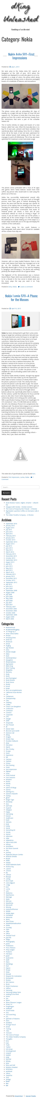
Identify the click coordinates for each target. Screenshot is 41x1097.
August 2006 (10, 617)
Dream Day (10, 739)
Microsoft (9, 905)
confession (9, 709)
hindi (7, 824)
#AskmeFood (10, 627)
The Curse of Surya (12, 1035)
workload (9, 1071)
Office (8, 934)
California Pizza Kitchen (14, 692)
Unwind (8, 1053)
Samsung (9, 990)
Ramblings (9, 964)
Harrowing (9, 814)
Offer (7, 931)
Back (7, 656)
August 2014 (10, 544)
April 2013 (9, 570)
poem (8, 944)
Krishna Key (10, 867)
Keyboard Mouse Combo (14, 854)
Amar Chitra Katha (12, 634)
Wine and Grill (10, 1065)
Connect (8, 713)
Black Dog (9, 666)
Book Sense (10, 682)
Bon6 (7, 676)
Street (8, 1027)
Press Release (10, 948)
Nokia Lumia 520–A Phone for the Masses (21, 297)
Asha (10, 287)
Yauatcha (9, 1075)
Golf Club (9, 806)
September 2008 (11, 590)
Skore (8, 1000)
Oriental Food (10, 935)
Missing (8, 907)
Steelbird (9, 1023)
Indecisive (9, 836)
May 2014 (9, 550)
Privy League (10, 950)
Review (8, 980)
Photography (10, 942)
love (7, 887)
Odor (7, 929)
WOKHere (9, 1069)
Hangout (9, 810)
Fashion (8, 761)
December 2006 (11, 609)
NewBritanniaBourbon (13, 923)
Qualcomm (9, 958)
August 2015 (10, 528)
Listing (8, 879)
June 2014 (9, 548)
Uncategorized (11, 1051)
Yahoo (8, 1073)
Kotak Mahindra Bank (13, 865)
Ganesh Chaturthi (12, 794)
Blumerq (9, 672)
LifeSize (8, 875)
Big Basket (9, 664)
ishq (7, 850)
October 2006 (10, 613)
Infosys (8, 844)
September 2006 (11, 615)
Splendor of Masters (13, 1019)
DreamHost (19, 1096)
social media (10, 1010)
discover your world (12, 731)
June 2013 (9, 566)
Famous (8, 759)
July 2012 (9, 584)
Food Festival (10, 775)
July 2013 (9, 564)
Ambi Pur (9, 640)
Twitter (8, 1047)
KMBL (8, 860)
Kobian (8, 863)
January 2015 (10, 538)
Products (9, 952)
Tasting (8, 1029)
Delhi (7, 721)
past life (8, 938)
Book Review (10, 680)
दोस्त (7, 1083)
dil (6, 727)
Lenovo (8, 871)
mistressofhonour (12, 909)
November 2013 (11, 556)
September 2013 (11, 560)
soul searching (11, 1014)
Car (7, 694)
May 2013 (9, 568)
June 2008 (9, 597)
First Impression (13, 477)
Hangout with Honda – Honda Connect (19, 507)
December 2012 (11, 578)
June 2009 (9, 588)
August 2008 (10, 592)
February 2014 (11, 554)
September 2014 (11, 542)
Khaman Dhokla (11, 856)
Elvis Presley (10, 749)
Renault (8, 974)
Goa (7, 804)
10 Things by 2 (11, 631)
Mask (7, 899)
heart (7, 820)
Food (7, 773)
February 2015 (11, 536)
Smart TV (9, 1004)
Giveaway (9, 802)
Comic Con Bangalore (13, 706)
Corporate (9, 715)
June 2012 (9, 586)
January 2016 (10, 526)
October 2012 (10, 580)
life (7, 873)
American (9, 642)
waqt (7, 1057)
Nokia (15, 287)
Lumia (22, 477)
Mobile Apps (10, 913)
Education (9, 745)
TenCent (9, 1033)
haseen (8, 816)
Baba (7, 654)
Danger (8, 719)
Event (8, 753)
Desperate (9, 723)
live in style (9, 881)
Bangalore (9, 660)
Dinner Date (10, 729)
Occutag (8, 927)
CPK (7, 717)
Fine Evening (10, 765)
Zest (7, 1077)
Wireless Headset (12, 1067)
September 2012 (11, 582)
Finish (8, 767)
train (7, 1043)
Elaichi (8, 747)
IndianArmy (9, 840)
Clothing (8, 702)
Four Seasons (10, 777)
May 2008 (9, 598)
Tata (7, 1031)
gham (8, 798)
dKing (8, 735)
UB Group (9, 1049)
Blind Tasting (10, 668)
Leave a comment (26, 287)
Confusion (9, 711)
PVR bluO (9, 954)
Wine (7, 1063)
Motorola (9, 917)
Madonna (9, 893)
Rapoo (8, 968)
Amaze (8, 636)
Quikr (7, 960)
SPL (7, 1017)
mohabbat (9, 915)
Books (8, 684)
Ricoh (8, 984)
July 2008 (9, 594)
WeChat (8, 1059)
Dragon (8, 737)
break (8, 688)
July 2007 (9, 603)
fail (7, 757)
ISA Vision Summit (12, 848)
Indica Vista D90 (11, 842)
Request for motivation (14, 976)
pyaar (8, 956)
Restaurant (9, 978)
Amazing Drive (11, 638)
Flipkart (8, 771)
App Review (10, 648)
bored (8, 686)
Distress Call (10, 733)
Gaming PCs (10, 792)
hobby (8, 826)
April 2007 (9, 605)
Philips (8, 940)
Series (8, 996)
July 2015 (9, 530)
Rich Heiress (10, 982)
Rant (7, 966)
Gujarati (8, 808)
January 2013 (10, 576)
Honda (8, 832)
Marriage (9, 897)
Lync (7, 891)
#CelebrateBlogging (12, 630)
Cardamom (9, 696)
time (7, 1041)
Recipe (8, 970)
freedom (9, 779)
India (7, 838)
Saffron (8, 988)
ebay (7, 743)
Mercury (8, 901)
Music (8, 919)
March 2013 (10, 572)
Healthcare (9, 818)
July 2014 (9, 546)
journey (8, 852)
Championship (10, 698)
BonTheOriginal (11, 678)
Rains (7, 962)
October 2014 (10, 540)
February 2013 (11, 574)
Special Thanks (31, 1096)
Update (8, 1055)
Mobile (8, 911)
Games (8, 790)
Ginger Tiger (10, 800)
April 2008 (9, 601)
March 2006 (10, 619)
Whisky (8, 1061)
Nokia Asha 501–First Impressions (21, 56)
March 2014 (10, 552)
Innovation (9, 846)
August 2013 (10, 562)
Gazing (8, 796)
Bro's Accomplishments (14, 690)
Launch (8, 869)
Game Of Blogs (11, 788)
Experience (9, 755)
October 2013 (10, 558)
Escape (8, 751)
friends (8, 784)
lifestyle (8, 877)
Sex (7, 998)
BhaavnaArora (11, 662)
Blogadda (9, 670)
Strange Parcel (11, 1025)
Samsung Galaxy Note (13, 992)
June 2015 (9, 532)
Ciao (7, 700)
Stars (7, 1021)
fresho (8, 781)
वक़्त (7, 1085)
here (33, 474)
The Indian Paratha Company (16, 1037)
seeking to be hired (12, 994)
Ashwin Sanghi (11, 652)
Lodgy (8, 885)
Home (8, 828)
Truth (7, 1045)
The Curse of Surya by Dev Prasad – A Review (21, 509)
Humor (8, 834)
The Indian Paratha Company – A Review (20, 515)
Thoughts (9, 1039)
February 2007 (11, 607)
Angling (8, 646)
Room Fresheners (12, 986)
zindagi (8, 1079)
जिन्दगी (7, 1081)
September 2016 (11, 524)
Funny (8, 785)
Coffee (8, 705)
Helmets (8, 822)
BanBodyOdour (11, 658)
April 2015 (9, 534)
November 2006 (11, 611)
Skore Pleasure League (13, 1002)
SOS (7, 1013)
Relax (7, 972)
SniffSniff (9, 1008)
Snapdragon (10, 1006)
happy (8, 812)
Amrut (8, 644)
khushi (8, 859)
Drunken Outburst (12, 741)
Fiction (8, 763)
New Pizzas (10, 921)
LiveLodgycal (10, 883)
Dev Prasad (10, 725)
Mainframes (10, 895)
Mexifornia (9, 903)
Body (7, 674)
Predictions (9, 946)
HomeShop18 (10, 830)
